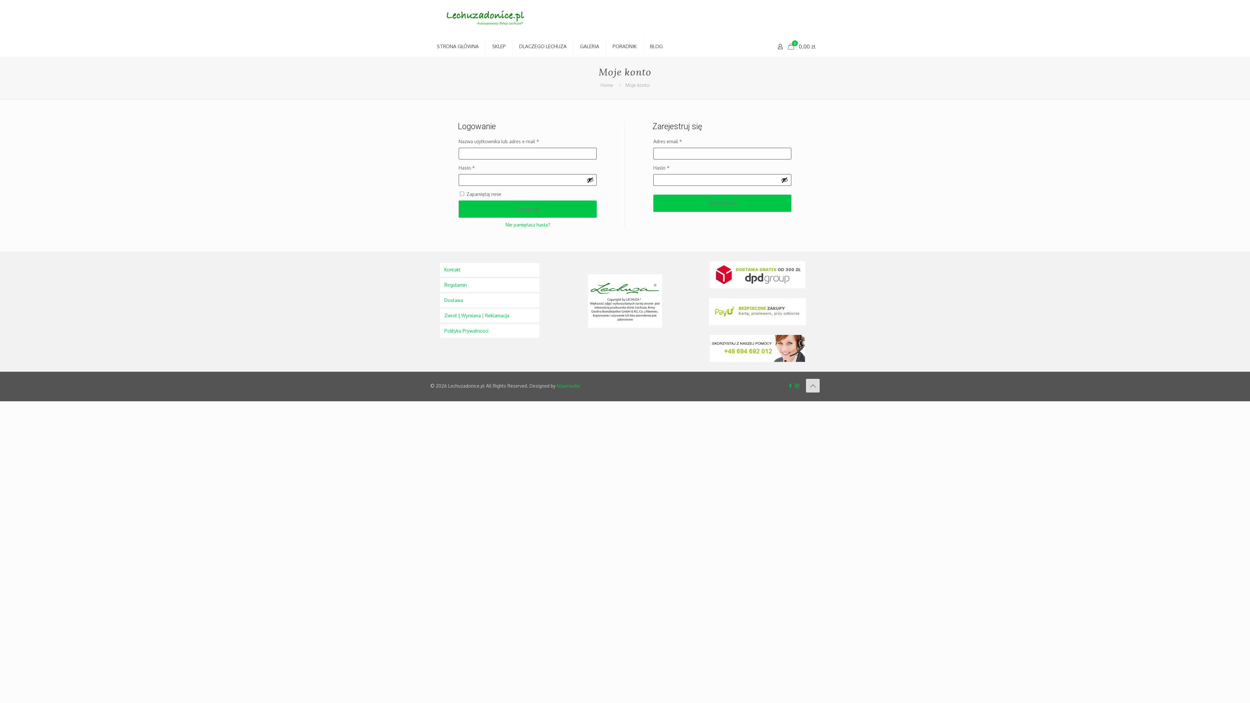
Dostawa (453, 300)
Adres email (679, 141)
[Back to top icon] (813, 386)
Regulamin (455, 285)
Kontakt (452, 269)
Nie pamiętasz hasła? (528, 224)
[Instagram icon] (797, 386)
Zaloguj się (527, 209)
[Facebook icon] (790, 386)
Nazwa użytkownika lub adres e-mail (511, 141)
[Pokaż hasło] (590, 180)
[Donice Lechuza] (489, 18)
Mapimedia (568, 386)
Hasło (479, 168)
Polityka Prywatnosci (466, 331)
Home (607, 85)
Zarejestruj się (722, 203)
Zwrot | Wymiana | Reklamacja (476, 315)
